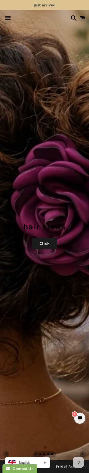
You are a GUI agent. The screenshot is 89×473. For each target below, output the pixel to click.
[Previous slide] (6, 454)
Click (45, 243)
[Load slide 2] (40, 454)
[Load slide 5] (52, 454)
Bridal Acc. (65, 466)
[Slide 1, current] (36, 454)
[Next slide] (82, 454)
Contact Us (21, 469)
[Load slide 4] (48, 454)
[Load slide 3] (44, 454)
